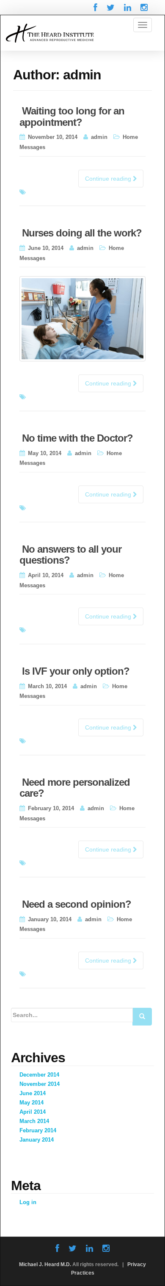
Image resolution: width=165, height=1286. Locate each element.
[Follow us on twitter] (111, 7)
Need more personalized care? (74, 787)
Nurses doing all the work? (82, 233)
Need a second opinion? (76, 904)
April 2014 (32, 1112)
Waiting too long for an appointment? (71, 116)
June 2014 (32, 1093)
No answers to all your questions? (70, 554)
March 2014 (34, 1121)
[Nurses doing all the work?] (82, 318)
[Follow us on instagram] (144, 7)
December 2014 (39, 1075)
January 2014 (36, 1140)
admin (99, 137)
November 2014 (39, 1084)
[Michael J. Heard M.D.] (49, 32)
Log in (27, 1202)
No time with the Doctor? (77, 438)
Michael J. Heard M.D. (45, 1264)
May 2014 (31, 1102)
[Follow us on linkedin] (127, 7)
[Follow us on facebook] (95, 7)
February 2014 (37, 1130)
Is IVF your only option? (75, 671)
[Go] (142, 1017)
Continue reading (109, 178)
